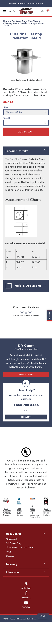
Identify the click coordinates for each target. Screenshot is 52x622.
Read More (39, 95)
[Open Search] (10, 11)
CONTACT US (26, 417)
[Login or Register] (42, 11)
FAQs (8, 551)
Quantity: (7, 118)
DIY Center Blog (13, 543)
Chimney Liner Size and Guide (19, 547)
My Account (11, 538)
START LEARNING (26, 374)
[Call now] (14, 11)
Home (6, 21)
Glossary (10, 556)
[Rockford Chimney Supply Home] (26, 11)
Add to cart (26, 131)
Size (6, 107)
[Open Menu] (4, 11)
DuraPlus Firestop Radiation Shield (24, 24)
